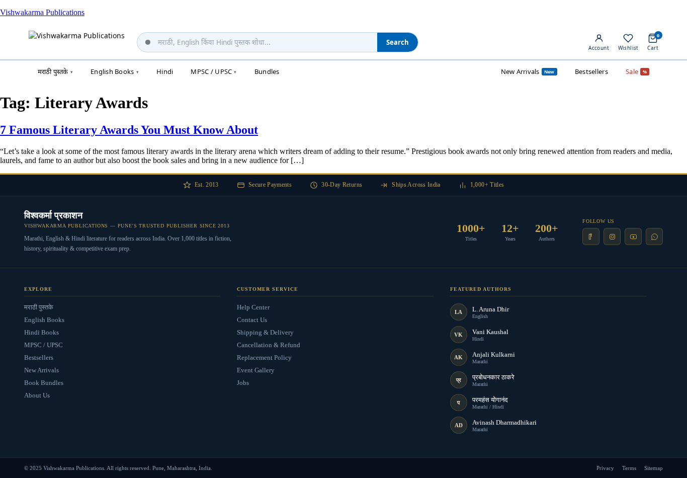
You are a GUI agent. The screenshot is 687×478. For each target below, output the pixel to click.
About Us (37, 395)
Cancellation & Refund (268, 345)
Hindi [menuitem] (164, 71)
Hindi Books (41, 332)
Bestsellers (38, 357)
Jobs (243, 382)
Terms (629, 468)
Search (397, 42)
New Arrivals (41, 370)
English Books (44, 320)
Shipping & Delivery (265, 332)
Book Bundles (43, 382)
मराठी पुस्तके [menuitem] (55, 71)
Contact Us (252, 320)
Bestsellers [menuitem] (591, 71)
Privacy (605, 468)
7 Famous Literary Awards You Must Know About (129, 129)
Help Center (253, 307)
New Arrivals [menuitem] (528, 71)
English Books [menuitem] (115, 71)
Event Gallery (256, 370)
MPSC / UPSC (43, 345)
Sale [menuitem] (636, 71)
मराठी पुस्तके (38, 307)
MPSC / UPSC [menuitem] (213, 71)
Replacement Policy (264, 357)
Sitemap (653, 468)
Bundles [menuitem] (267, 71)
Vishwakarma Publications (42, 12)
